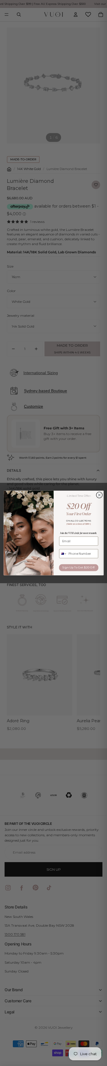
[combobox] (62, 553)
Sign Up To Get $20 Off (78, 567)
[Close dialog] (99, 495)
